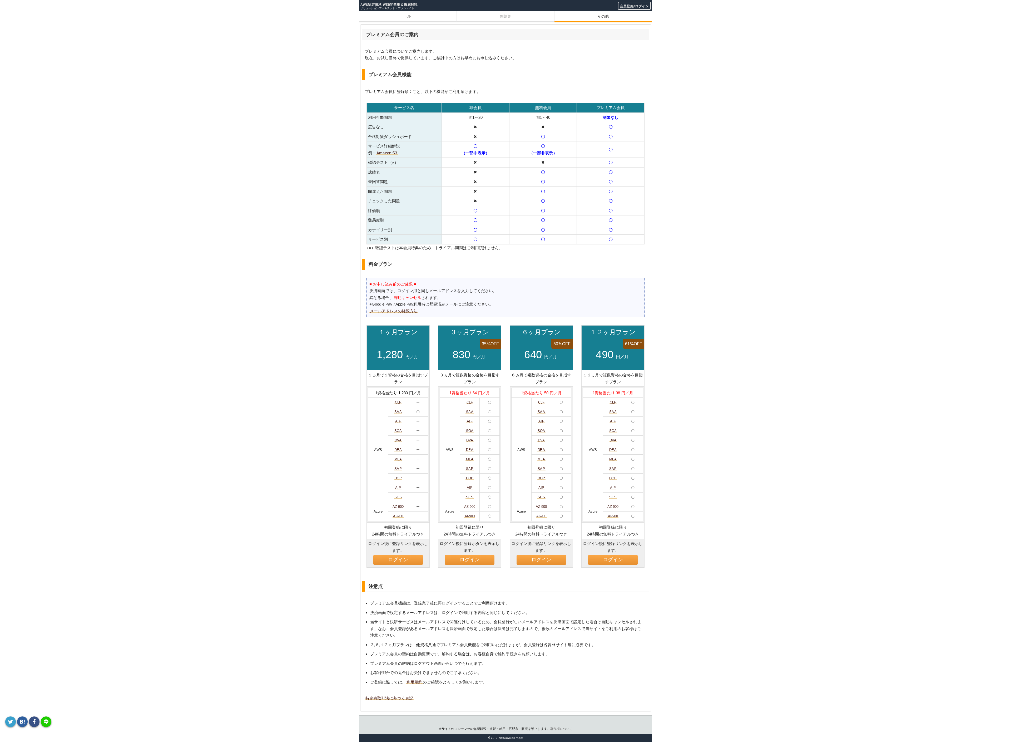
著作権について (561, 729)
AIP (398, 488)
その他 (603, 16)
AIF (398, 421)
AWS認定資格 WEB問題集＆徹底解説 (389, 5)
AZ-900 (398, 507)
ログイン (398, 559)
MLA (398, 459)
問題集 (505, 16)
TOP (408, 16)
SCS (398, 497)
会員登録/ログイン (634, 6)
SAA (398, 412)
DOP (398, 478)
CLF (398, 402)
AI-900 (398, 516)
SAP (398, 469)
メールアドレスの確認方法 (394, 311)
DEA (398, 450)
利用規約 (415, 682)
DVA (398, 440)
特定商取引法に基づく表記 (389, 698)
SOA (398, 431)
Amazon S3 (386, 153)
